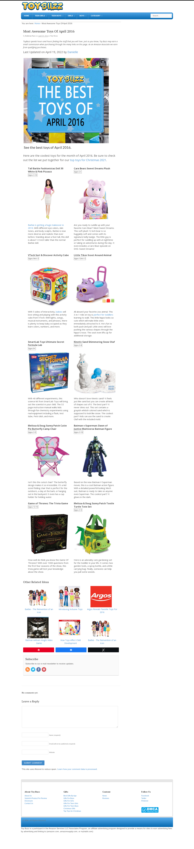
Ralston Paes (30, 36)
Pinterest (144, 801)
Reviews (105, 798)
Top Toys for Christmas (72, 811)
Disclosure (29, 801)
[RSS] (27, 669)
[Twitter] (33, 669)
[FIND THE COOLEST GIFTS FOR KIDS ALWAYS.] (42, 9)
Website (52, 752)
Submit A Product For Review (36, 798)
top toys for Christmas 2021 (88, 160)
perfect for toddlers (103, 314)
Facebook (145, 796)
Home (37, 23)
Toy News (54, 36)
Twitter (143, 798)
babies (59, 311)
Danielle (72, 52)
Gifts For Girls (68, 801)
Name (55, 735)
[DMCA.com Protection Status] (149, 811)
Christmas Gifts (69, 809)
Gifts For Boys (68, 798)
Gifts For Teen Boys (70, 806)
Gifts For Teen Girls (70, 803)
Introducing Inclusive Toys (71, 609)
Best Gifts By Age (70, 796)
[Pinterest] (44, 669)
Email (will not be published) (62, 744)
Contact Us (29, 803)
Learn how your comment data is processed (77, 769)
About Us (28, 796)
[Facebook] (38, 669)
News (104, 796)
